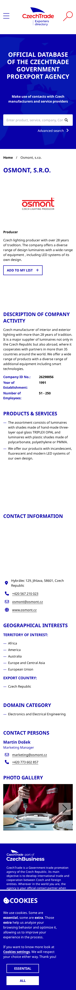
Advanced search (51, 130)
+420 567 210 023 (25, 593)
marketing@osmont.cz (29, 755)
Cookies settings (16, 952)
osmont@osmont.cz (27, 601)
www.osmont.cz (24, 610)
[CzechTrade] (38, 16)
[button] (65, 809)
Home (8, 157)
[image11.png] (38, 807)
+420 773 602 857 (25, 762)
